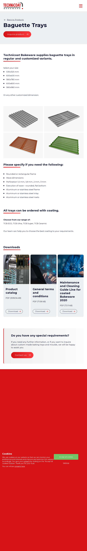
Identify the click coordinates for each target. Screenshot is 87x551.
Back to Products (15, 20)
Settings (66, 463)
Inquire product (15, 34)
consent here (19, 466)
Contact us (21, 355)
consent (26, 461)
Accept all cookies (66, 457)
